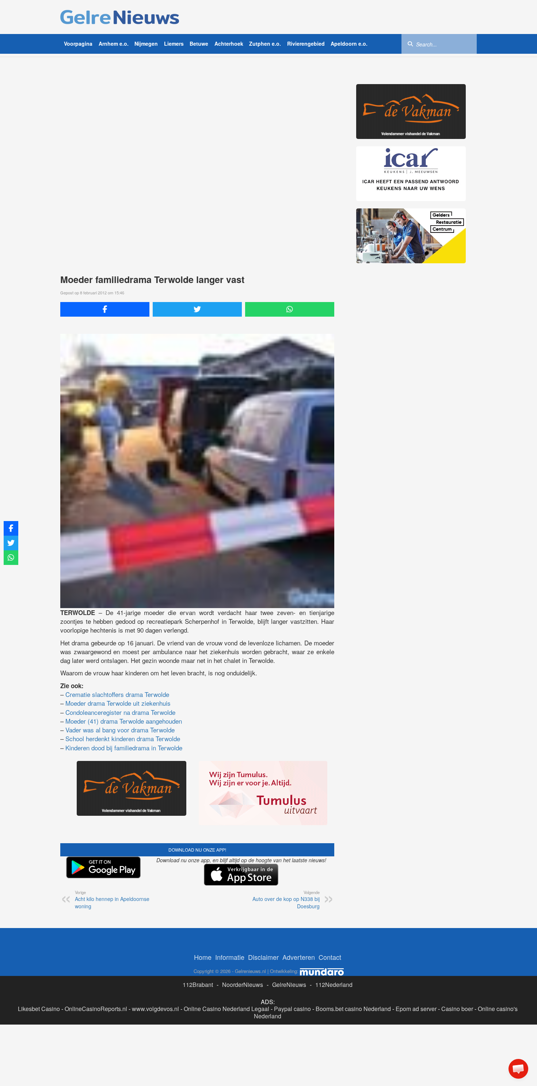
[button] (518, 1069)
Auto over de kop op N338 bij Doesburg (286, 899)
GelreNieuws (289, 984)
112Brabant (198, 984)
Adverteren (298, 957)
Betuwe (199, 43)
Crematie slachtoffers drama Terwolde (117, 694)
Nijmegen (146, 43)
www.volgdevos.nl (155, 1008)
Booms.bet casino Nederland (353, 1008)
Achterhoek (228, 43)
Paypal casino (292, 1008)
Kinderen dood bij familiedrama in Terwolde (123, 747)
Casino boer (457, 1008)
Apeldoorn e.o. (349, 43)
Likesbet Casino (39, 1008)
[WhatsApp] (289, 309)
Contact (330, 957)
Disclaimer (263, 957)
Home (203, 957)
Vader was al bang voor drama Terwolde (120, 729)
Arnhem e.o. (114, 43)
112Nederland (334, 984)
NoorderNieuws (242, 984)
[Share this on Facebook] (104, 309)
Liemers (174, 43)
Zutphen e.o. (265, 43)
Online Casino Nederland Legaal (226, 1008)
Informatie (229, 957)
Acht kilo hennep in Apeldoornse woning (112, 899)
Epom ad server (416, 1008)
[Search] (410, 43)
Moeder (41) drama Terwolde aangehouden (123, 720)
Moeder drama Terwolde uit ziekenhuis (118, 703)
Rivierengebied (306, 43)
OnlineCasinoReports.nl (96, 1008)
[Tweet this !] (197, 309)
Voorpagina (78, 43)
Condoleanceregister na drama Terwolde (120, 712)
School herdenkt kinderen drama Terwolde (122, 738)
